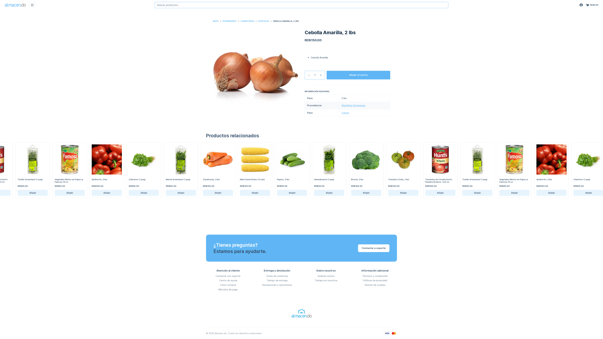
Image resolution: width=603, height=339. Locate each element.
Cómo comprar (228, 284)
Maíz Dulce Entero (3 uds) (249, 179)
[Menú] (32, 5)
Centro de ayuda (228, 280)
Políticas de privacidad (375, 280)
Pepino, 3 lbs (280, 179)
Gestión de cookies (375, 284)
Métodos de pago (228, 289)
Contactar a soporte (374, 248)
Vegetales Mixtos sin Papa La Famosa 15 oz (66, 180)
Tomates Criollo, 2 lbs (395, 179)
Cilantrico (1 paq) (134, 179)
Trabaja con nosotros (326, 280)
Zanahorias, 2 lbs (208, 179)
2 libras (345, 112)
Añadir (29, 192)
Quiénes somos (326, 275)
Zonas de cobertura (277, 275)
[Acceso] (581, 5)
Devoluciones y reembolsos (277, 284)
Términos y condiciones (375, 275)
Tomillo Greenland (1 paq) (27, 179)
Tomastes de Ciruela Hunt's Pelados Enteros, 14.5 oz (435, 180)
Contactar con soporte (228, 275)
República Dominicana (353, 105)
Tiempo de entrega (277, 280)
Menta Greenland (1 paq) (175, 179)
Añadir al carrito (358, 74)
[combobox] (301, 5)
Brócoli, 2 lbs (354, 179)
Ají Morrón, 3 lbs (96, 179)
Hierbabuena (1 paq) (321, 179)
